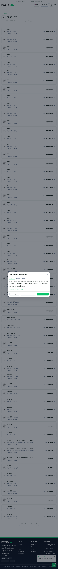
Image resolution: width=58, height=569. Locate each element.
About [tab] (23, 278)
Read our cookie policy (17, 289)
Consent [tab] (12, 278)
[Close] (47, 275)
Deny (14, 294)
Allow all (42, 294)
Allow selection (28, 294)
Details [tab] (18, 278)
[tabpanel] (29, 285)
